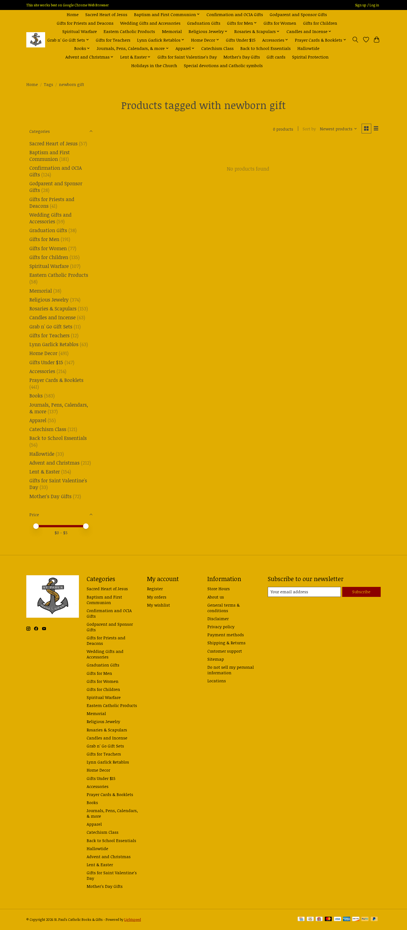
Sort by (309, 128)
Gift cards (276, 57)
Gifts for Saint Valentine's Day (187, 57)
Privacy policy (221, 626)
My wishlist (158, 605)
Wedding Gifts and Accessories (150, 23)
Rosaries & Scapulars (52, 308)
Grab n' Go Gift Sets (50, 326)
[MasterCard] (328, 919)
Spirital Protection (310, 57)
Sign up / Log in (367, 5)
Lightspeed (132, 919)
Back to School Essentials (265, 48)
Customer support (224, 651)
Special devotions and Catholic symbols (223, 65)
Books (36, 395)
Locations (216, 680)
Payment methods (225, 634)
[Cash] (310, 919)
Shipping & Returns (226, 642)
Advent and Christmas (54, 462)
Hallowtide (308, 48)
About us (215, 597)
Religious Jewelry (49, 299)
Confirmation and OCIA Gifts (235, 14)
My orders (156, 597)
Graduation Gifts (203, 23)
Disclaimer (218, 618)
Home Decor (43, 353)
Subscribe (361, 591)
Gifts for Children (320, 23)
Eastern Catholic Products (129, 31)
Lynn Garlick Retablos (53, 344)
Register (155, 588)
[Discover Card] (355, 919)
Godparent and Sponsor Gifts (298, 14)
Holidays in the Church (154, 65)
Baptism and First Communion (49, 155)
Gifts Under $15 (241, 40)
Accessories (42, 371)
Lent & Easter (44, 471)
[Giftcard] (319, 919)
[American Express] (346, 919)
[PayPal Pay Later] (374, 919)
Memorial (172, 31)
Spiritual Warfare (79, 31)
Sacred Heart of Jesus (106, 14)
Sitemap (215, 659)
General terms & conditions (223, 607)
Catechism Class (217, 48)
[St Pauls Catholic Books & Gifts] (35, 39)
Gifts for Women (280, 23)
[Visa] (337, 919)
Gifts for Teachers (113, 40)
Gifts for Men (44, 239)
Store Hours (218, 588)
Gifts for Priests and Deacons (85, 23)
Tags (48, 84)
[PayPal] (365, 919)
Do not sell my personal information (230, 669)
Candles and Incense (52, 317)
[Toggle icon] (355, 40)
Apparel (37, 420)
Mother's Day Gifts (241, 57)
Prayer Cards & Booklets (56, 380)
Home (73, 14)
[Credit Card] (301, 919)
